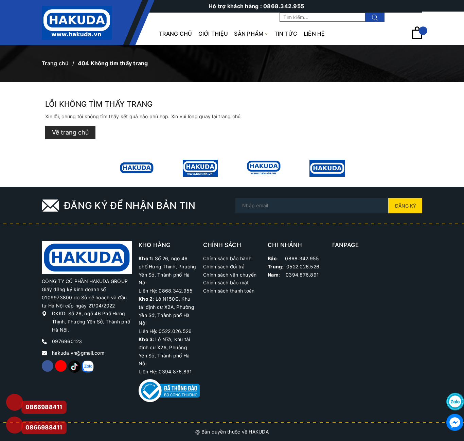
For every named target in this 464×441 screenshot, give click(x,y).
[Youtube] (61, 366)
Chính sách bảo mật (226, 282)
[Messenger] (455, 422)
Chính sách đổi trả (224, 266)
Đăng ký (405, 206)
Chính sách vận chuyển (229, 275)
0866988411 (44, 427)
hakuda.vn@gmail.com (78, 353)
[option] (136, 168)
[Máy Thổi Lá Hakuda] (264, 168)
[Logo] (77, 23)
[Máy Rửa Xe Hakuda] (200, 168)
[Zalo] (87, 366)
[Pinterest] (74, 366)
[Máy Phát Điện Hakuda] (136, 168)
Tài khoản (411, 17)
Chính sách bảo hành (227, 258)
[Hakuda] (87, 257)
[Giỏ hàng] (417, 37)
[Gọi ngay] (14, 402)
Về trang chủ (70, 132)
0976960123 (67, 341)
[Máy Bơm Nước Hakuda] (327, 168)
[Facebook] (47, 366)
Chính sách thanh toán (228, 291)
